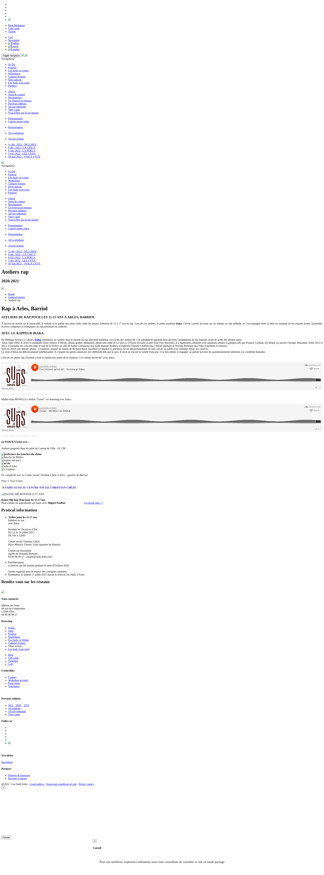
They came (14, 109)
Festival (12, 67)
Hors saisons (15, 79)
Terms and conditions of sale (61, 784)
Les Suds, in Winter (18, 640)
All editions (14, 708)
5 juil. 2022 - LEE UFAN (22, 153)
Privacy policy (86, 784)
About (11, 91)
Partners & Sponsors (19, 775)
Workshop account (18, 680)
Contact (12, 677)
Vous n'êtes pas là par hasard (23, 112)
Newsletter (14, 40)
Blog (10, 654)
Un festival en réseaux (20, 100)
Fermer (6, 837)
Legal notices (37, 784)
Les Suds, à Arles (8, 394)
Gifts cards (14, 28)
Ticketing (13, 661)
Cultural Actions (16, 76)
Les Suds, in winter (18, 70)
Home (11, 294)
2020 (19, 705)
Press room (14, 683)
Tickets (12, 31)
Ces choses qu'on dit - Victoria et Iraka (32, 394)
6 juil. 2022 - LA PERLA (21, 150)
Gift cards (13, 658)
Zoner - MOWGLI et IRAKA (27, 436)
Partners (12, 85)
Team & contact (16, 94)
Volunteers (13, 686)
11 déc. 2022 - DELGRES (22, 144)
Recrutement (15, 97)
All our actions (16, 138)
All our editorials (17, 106)
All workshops (16, 133)
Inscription (7, 762)
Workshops (14, 73)
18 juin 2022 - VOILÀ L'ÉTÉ (24, 156)
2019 (26, 705)
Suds (10, 631)
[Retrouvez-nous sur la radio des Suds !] (9, 19)
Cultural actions (16, 297)
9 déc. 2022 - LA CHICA (22, 147)
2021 (11, 705)
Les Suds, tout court (18, 82)
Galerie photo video (18, 121)
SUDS (11, 64)
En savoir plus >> (93, 502)
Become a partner (17, 778)
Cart (10, 37)
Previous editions (17, 103)
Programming (15, 118)
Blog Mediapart (16, 25)
